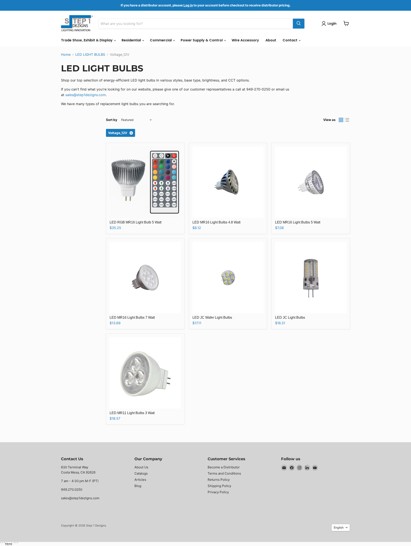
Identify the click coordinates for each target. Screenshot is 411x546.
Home (66, 54)
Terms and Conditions (224, 473)
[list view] (347, 120)
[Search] (298, 23)
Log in (188, 5)
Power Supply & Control (202, 40)
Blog (137, 486)
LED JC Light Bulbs (290, 317)
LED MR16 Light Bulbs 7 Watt (132, 317)
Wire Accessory (245, 40)
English (339, 527)
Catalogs (141, 473)
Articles (140, 480)
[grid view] (341, 120)
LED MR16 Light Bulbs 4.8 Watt (216, 222)
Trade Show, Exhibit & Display (87, 40)
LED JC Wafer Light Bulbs (212, 317)
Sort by (111, 120)
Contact (290, 40)
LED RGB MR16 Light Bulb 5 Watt (135, 222)
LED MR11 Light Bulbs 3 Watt (132, 413)
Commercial (161, 40)
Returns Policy (219, 480)
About (270, 40)
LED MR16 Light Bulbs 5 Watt (297, 222)
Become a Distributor (224, 467)
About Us (141, 467)
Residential (132, 40)
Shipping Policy (219, 486)
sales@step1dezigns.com (85, 95)
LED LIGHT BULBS (90, 54)
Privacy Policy (218, 492)
